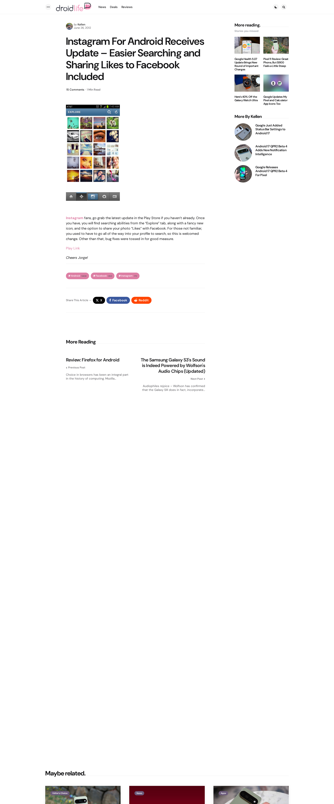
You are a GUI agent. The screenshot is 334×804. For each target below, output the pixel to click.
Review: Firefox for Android (92, 360)
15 (75, 89)
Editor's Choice (60, 793)
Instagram (129, 275)
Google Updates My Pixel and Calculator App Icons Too (275, 100)
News (139, 793)
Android (79, 275)
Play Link (73, 248)
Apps (223, 793)
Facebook (104, 275)
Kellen (81, 24)
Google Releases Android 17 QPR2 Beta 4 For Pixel (271, 171)
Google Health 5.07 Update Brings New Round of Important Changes (246, 64)
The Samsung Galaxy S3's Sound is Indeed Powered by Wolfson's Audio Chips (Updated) (173, 365)
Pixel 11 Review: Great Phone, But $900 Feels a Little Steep (275, 62)
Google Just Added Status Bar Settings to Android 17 (270, 129)
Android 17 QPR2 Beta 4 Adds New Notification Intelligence (271, 150)
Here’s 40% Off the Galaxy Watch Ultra (246, 98)
